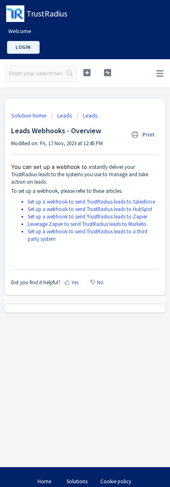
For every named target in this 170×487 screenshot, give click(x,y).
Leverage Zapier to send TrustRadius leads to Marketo (87, 224)
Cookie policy (115, 481)
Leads (64, 115)
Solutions (76, 481)
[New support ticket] (87, 72)
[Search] (69, 73)
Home (44, 481)
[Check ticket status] (108, 72)
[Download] (69, 238)
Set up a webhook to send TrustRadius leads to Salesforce (91, 201)
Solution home (29, 115)
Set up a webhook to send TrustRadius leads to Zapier (87, 216)
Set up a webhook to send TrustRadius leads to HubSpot (90, 209)
